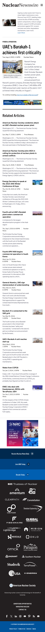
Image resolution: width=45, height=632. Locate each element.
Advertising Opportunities (23, 604)
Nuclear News (28, 57)
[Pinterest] (29, 616)
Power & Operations (10, 42)
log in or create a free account (27, 95)
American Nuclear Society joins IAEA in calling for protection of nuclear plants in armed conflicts (20, 153)
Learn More (21, 33)
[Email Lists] (38, 616)
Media (34, 629)
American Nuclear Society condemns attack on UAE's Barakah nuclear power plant (21, 123)
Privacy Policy (13, 629)
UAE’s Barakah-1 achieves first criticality (22, 49)
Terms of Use (21, 629)
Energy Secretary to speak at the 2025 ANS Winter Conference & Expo (14, 183)
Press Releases (29, 134)
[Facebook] (7, 616)
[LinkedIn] (16, 616)
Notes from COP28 (10, 367)
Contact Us (22, 609)
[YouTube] (25, 616)
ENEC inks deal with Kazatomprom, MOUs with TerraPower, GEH (13, 389)
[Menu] (41, 5)
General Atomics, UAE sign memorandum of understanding (16, 283)
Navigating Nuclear (22, 607)
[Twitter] (11, 616)
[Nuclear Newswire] (34, 616)
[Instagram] (20, 616)
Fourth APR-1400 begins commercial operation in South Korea (15, 254)
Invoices (29, 629)
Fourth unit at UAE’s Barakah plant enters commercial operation (14, 214)
